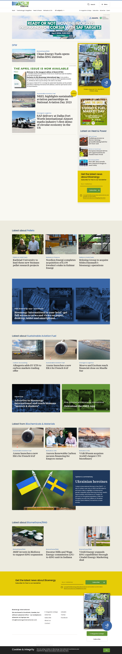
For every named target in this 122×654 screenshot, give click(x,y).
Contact (47, 623)
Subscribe (96, 10)
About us (48, 620)
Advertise (102, 10)
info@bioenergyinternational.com (24, 620)
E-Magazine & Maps (97, 634)
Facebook (64, 617)
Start (13, 10)
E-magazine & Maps (85, 10)
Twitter (63, 615)
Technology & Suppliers (24, 10)
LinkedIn (63, 612)
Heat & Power (37, 10)
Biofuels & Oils (47, 10)
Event (108, 10)
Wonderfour (49, 645)
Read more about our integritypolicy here (94, 198)
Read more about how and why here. (57, 651)
